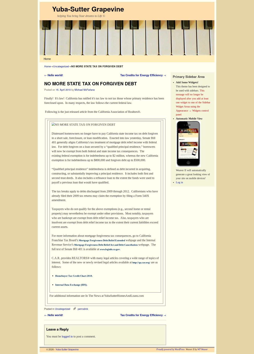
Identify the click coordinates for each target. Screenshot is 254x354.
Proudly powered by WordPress (170, 349)
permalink (83, 309)
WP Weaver (202, 349)
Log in (179, 182)
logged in (67, 336)
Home (47, 59)
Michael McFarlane (85, 89)
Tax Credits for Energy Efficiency (143, 75)
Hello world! (53, 75)
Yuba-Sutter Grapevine (88, 9)
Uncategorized (61, 66)
